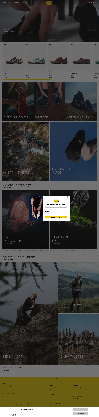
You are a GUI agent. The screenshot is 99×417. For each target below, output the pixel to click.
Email (46, 206)
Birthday (47, 211)
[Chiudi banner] (90, 408)
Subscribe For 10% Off (56, 217)
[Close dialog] (68, 197)
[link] (56, 201)
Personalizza (80, 413)
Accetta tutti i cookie (80, 409)
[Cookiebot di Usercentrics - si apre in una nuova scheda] (13, 415)
